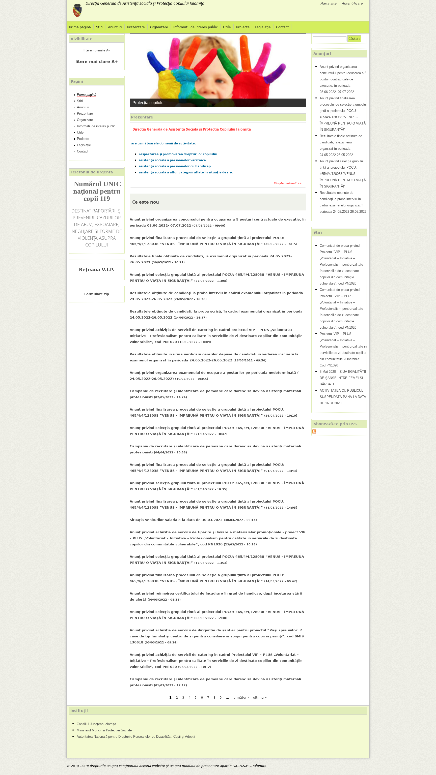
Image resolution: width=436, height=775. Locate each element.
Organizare (159, 27)
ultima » (260, 697)
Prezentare (136, 27)
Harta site (328, 3)
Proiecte (243, 27)
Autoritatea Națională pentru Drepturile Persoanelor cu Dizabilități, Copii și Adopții (136, 736)
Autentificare (352, 3)
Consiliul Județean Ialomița (96, 724)
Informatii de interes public (195, 27)
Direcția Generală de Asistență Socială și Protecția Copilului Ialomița (191, 129)
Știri (99, 27)
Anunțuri (115, 27)
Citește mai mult (287, 182)
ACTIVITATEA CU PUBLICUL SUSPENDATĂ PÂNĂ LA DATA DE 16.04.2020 (343, 397)
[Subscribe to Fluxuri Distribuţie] (314, 432)
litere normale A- (97, 50)
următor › (241, 697)
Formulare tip (96, 294)
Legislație (263, 27)
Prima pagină (80, 27)
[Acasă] (77, 10)
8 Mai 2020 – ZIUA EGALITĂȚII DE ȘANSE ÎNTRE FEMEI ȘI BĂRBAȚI (343, 378)
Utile (227, 27)
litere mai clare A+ (96, 61)
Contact (282, 27)
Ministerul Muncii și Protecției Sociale (104, 730)
